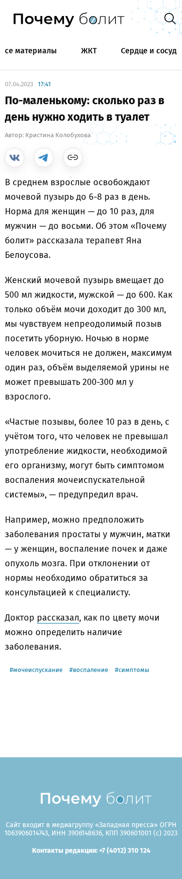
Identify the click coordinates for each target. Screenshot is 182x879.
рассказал (58, 617)
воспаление (90, 669)
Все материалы (28, 50)
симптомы (133, 669)
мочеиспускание (38, 669)
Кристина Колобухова (58, 135)
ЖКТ (89, 50)
